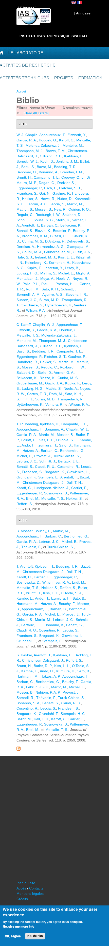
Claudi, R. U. (45, 467)
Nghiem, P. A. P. (48, 692)
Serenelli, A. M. (28, 294)
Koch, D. (47, 161)
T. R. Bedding (27, 424)
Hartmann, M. (27, 604)
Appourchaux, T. (52, 135)
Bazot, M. (44, 167)
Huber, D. (64, 199)
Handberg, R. (27, 362)
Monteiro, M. (73, 145)
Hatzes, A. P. (51, 676)
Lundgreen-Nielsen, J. (51, 488)
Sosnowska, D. (56, 493)
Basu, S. (28, 167)
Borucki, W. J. (27, 161)
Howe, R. (48, 199)
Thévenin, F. (31, 547)
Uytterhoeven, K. (58, 305)
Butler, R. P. (43, 666)
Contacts (36, 888)
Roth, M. (33, 289)
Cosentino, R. (68, 467)
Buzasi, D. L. (60, 236)
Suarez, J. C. (26, 300)
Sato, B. (65, 445)
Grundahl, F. (26, 477)
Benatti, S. (24, 231)
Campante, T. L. (46, 177)
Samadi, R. (25, 698)
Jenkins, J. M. (67, 161)
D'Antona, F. (55, 241)
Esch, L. (50, 188)
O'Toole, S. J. (67, 440)
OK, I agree (13, 936)
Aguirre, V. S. (52, 294)
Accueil (21, 91)
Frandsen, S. (26, 193)
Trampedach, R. (74, 300)
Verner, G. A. (64, 372)
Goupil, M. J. (32, 252)
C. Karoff (23, 325)
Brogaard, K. (55, 472)
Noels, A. (63, 278)
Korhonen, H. (59, 263)
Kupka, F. (34, 268)
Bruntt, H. (24, 177)
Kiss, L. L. (66, 257)
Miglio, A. (83, 273)
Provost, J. (42, 456)
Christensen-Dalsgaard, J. (43, 482)
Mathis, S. (48, 273)
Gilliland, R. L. (51, 156)
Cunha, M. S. (32, 241)
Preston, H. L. (67, 284)
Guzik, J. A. (82, 252)
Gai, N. (44, 193)
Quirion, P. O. (79, 209)
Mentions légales (30, 894)
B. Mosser (24, 531)
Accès (21, 888)
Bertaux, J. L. (68, 461)
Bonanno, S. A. (28, 703)
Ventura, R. (54, 404)
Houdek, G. (48, 140)
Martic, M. (75, 204)
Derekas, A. (25, 247)
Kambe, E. (24, 598)
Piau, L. (47, 284)
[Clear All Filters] (36, 113)
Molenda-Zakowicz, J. (43, 145)
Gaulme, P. (61, 193)
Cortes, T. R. (37, 394)
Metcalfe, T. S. (27, 335)
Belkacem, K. (70, 225)
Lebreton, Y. (53, 268)
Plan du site (25, 883)
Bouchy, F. (42, 531)
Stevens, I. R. (76, 294)
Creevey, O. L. (72, 177)
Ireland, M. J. (45, 257)
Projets (64, 78)
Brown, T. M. (56, 151)
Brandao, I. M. (71, 172)
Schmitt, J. (69, 289)
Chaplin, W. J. (44, 325)
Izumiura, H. (47, 445)
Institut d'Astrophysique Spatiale (54, 36)
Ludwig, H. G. (27, 273)
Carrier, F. (79, 488)
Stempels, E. (48, 477)
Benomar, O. (26, 172)
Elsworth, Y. (76, 135)
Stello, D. (63, 220)
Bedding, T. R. (65, 167)
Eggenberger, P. (29, 188)
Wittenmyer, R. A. (56, 582)
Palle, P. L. (31, 284)
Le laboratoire (25, 53)
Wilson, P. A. (36, 310)
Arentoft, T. (30, 225)
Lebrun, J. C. (37, 204)
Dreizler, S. (66, 183)
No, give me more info (18, 926)
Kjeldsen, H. (73, 156)
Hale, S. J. (24, 257)
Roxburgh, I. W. (47, 215)
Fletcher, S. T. (70, 188)
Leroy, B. (72, 268)
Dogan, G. (47, 183)
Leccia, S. (57, 204)
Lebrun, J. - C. (37, 687)
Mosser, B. (43, 209)
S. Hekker (24, 655)
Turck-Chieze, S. (29, 305)
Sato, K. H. (50, 289)
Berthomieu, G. (72, 451)
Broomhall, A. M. (35, 236)
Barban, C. (49, 225)
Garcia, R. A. (26, 140)
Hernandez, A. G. (51, 247)
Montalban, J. (27, 278)
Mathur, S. (24, 209)
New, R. (60, 209)
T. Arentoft (24, 566)
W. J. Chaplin (27, 135)
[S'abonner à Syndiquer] (18, 749)
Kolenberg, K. (36, 263)
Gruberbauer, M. (57, 252)
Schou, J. (23, 220)
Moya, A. (47, 278)
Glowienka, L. (78, 472)
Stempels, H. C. (73, 714)
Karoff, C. (66, 140)
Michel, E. (66, 273)
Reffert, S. (24, 504)
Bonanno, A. (48, 172)
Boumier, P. (62, 231)
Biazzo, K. (43, 231)
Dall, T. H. (74, 482)
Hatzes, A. (31, 451)
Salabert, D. (71, 215)
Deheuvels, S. (78, 241)
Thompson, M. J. (30, 151)
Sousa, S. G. (43, 220)
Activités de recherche (28, 65)
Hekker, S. (30, 199)
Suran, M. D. (49, 300)
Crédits (22, 899)
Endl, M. (32, 498)
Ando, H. (28, 445)
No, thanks (35, 936)
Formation (91, 78)
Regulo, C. (24, 215)
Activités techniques (24, 78)
